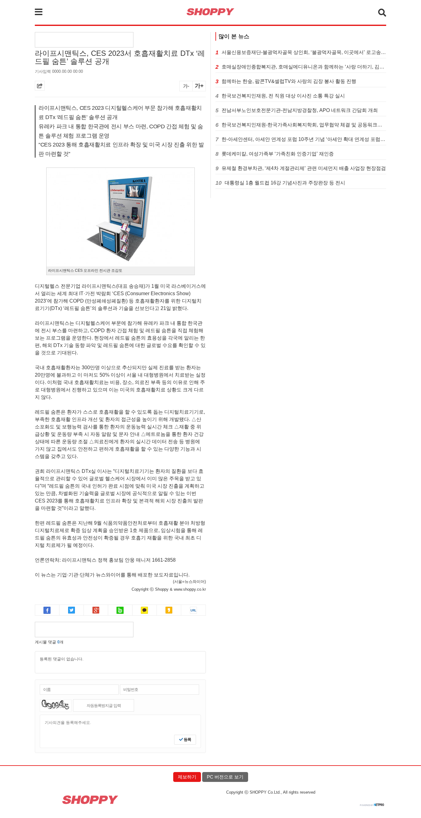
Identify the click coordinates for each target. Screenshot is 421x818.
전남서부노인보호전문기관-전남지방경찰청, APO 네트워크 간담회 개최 (300, 110)
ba (120, 610)
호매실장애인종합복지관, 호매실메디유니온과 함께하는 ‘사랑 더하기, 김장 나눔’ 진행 (304, 66)
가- (186, 86)
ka (145, 610)
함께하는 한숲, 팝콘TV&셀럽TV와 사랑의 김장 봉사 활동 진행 (289, 81)
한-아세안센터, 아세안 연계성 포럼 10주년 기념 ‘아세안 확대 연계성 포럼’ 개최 (304, 139)
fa (47, 610)
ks (169, 610)
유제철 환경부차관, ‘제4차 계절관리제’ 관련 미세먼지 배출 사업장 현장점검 (304, 168)
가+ (199, 86)
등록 (187, 739)
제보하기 (187, 776)
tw (71, 610)
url (193, 610)
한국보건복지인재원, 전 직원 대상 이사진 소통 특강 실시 (283, 95)
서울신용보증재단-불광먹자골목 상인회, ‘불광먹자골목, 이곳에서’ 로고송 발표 (304, 52)
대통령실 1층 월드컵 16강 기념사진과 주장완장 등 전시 (285, 182)
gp (96, 610)
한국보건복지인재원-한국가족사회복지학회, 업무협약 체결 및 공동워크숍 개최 (304, 124)
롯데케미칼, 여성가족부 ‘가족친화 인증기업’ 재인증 (278, 153)
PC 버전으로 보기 (225, 776)
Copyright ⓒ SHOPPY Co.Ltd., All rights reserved (270, 792)
